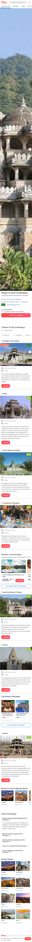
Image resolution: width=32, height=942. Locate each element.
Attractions (4, 804)
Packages (15, 6)
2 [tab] (15, 365)
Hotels (23, 6)
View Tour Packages (16, 315)
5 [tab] (18, 365)
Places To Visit (6, 6)
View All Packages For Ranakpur (16, 586)
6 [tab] (19, 365)
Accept (28, 939)
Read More (6, 386)
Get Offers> (19, 580)
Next (30, 149)
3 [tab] (16, 365)
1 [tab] (14, 365)
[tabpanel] (16, 354)
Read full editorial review (13, 304)
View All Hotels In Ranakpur (16, 725)
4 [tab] (17, 365)
